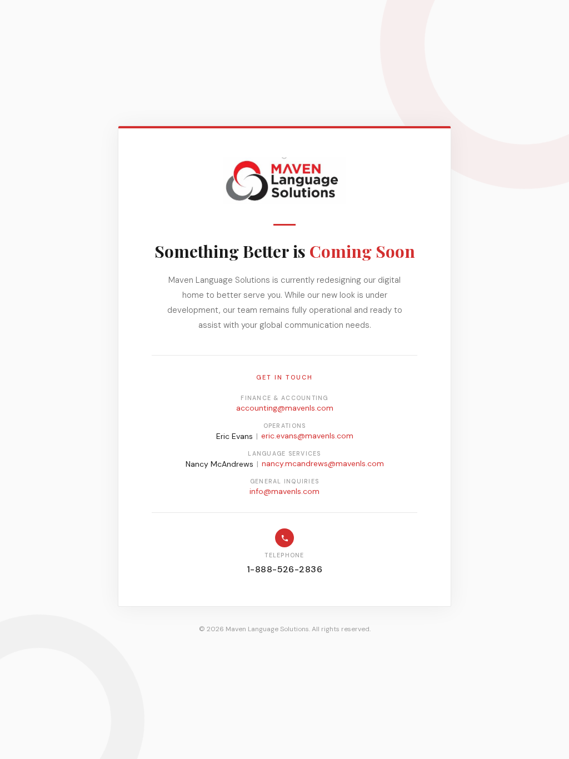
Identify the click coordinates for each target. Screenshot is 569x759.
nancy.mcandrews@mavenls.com (323, 463)
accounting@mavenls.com (284, 408)
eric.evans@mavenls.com (307, 436)
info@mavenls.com (284, 491)
